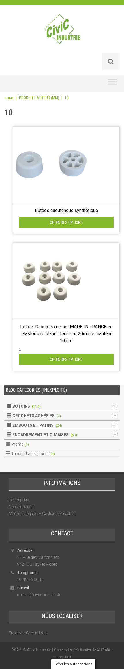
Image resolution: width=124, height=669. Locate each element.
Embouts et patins (33, 425)
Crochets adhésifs (33, 415)
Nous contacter (21, 506)
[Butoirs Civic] (62, 33)
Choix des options (66, 222)
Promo (17, 444)
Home (9, 98)
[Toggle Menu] (112, 83)
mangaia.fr (62, 657)
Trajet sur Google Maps (29, 633)
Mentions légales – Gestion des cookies (42, 513)
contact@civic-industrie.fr (39, 594)
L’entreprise (19, 500)
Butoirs (21, 406)
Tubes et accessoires (30, 453)
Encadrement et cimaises (40, 434)
